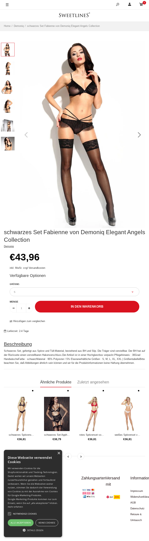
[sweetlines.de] (74, 15)
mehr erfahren (15, 506)
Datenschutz (137, 508)
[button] (33, 530)
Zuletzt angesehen (93, 382)
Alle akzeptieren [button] (21, 522)
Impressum (136, 491)
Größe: (15, 284)
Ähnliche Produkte (55, 382)
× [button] (58, 453)
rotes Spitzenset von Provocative (98, 434)
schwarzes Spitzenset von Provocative (31, 434)
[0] (141, 5)
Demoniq (9, 246)
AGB (133, 502)
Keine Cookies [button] (47, 522)
